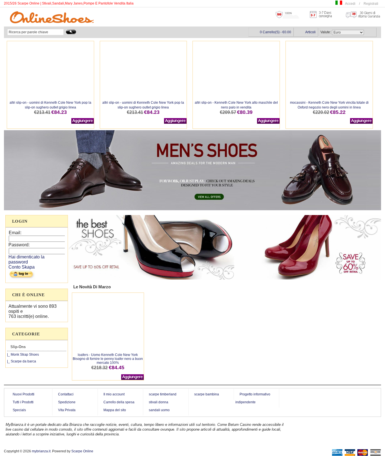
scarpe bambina (206, 394)
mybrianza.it (41, 451)
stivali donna (158, 402)
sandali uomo (159, 410)
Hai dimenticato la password (26, 259)
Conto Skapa (21, 267)
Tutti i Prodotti (23, 402)
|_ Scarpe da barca (21, 361)
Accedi (350, 4)
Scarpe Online (82, 451)
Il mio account (114, 394)
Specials (19, 410)
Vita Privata (67, 410)
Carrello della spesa (118, 402)
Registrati (371, 4)
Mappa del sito (114, 410)
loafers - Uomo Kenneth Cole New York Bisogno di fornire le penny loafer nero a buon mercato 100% (108, 359)
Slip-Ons (18, 347)
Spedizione (67, 402)
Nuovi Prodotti (23, 394)
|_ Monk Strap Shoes (23, 355)
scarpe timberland (162, 394)
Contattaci (66, 394)
